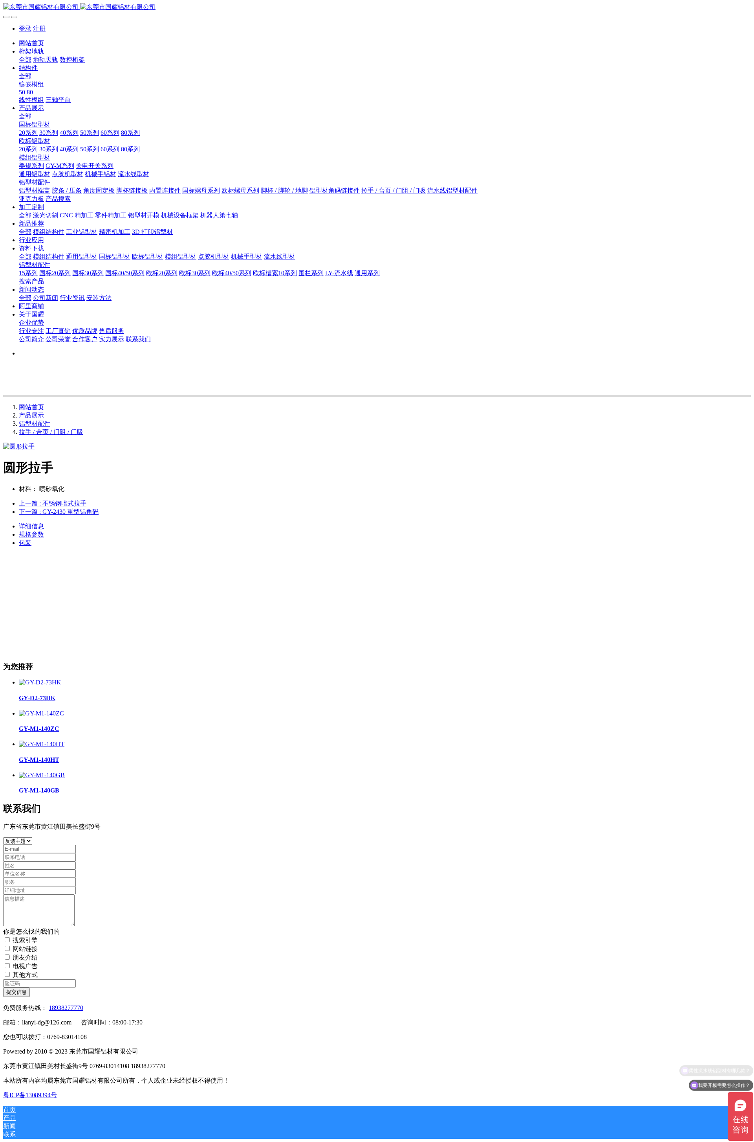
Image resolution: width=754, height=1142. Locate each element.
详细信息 (31, 526)
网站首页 (31, 43)
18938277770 (66, 1007)
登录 (25, 28)
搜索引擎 (25, 940)
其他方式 (25, 974)
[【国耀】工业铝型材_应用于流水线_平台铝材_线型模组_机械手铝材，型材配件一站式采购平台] (377, 7)
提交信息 (16, 992)
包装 (25, 542)
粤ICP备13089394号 (30, 1095)
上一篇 (52, 503)
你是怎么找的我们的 (31, 931)
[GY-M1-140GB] (42, 775)
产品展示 (31, 415)
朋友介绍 (25, 957)
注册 (39, 28)
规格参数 (31, 534)
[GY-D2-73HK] (40, 682)
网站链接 (25, 948)
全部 (25, 59)
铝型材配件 (34, 423)
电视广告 (25, 966)
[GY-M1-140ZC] (41, 713)
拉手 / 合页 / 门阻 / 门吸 (51, 431)
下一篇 (59, 511)
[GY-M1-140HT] (41, 744)
